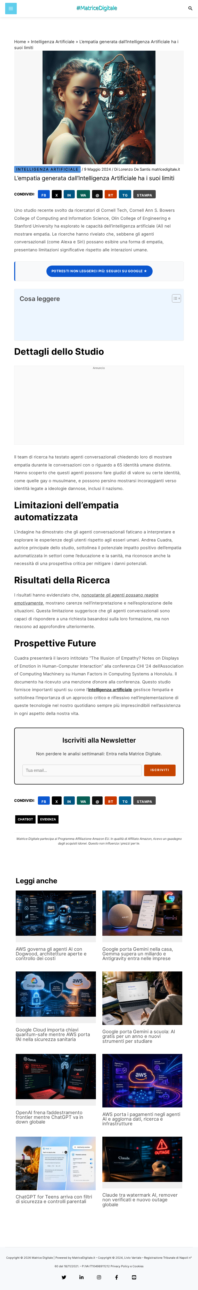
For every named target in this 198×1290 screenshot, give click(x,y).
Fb (44, 195)
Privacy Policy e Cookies (127, 1266)
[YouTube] (134, 1277)
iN (69, 195)
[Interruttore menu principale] (11, 8)
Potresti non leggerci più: (99, 271)
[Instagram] (99, 1277)
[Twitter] (64, 1277)
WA (83, 195)
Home (20, 41)
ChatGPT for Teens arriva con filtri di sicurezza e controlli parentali (54, 1199)
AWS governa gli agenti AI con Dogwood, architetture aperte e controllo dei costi (51, 953)
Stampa (144, 195)
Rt (110, 195)
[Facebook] (116, 1277)
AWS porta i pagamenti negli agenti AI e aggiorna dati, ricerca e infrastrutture (141, 1118)
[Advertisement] (99, 408)
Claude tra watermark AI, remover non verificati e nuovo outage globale (140, 1199)
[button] (190, 8)
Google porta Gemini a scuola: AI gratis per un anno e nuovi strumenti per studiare (138, 1036)
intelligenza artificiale (110, 689)
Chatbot (25, 819)
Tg (125, 195)
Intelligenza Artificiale (53, 41)
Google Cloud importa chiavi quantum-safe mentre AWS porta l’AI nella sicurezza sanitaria (53, 1034)
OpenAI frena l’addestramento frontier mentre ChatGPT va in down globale (49, 1117)
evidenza (48, 819)
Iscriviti (160, 770)
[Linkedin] (81, 1277)
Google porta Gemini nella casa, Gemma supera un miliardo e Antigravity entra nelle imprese (137, 953)
